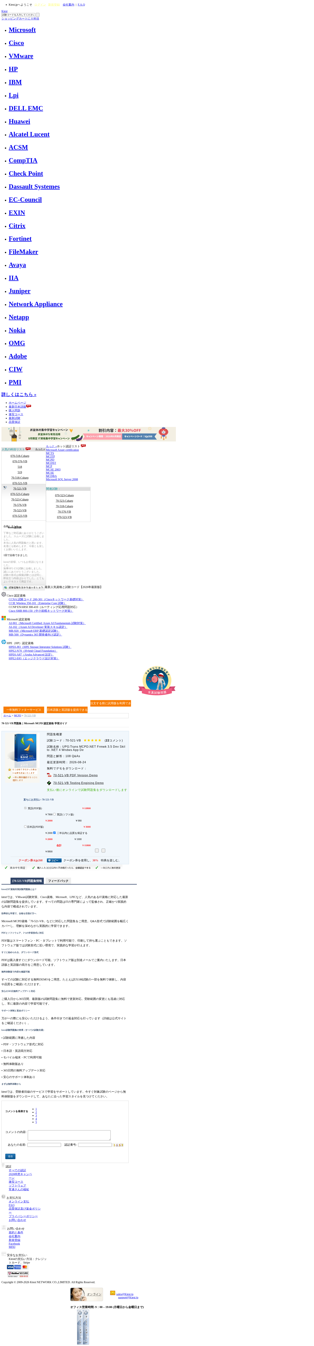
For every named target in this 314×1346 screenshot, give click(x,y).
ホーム (7, 715)
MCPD (50, 459)
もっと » (40, 449)
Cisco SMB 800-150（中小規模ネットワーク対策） (41, 610)
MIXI (12, 1246)
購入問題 (14, 410)
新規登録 (54, 4)
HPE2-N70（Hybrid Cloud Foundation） (33, 650)
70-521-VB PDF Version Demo (75, 775)
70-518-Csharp (20, 477)
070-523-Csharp (20, 494)
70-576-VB (20, 504)
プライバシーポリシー (23, 1216)
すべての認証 (17, 1170)
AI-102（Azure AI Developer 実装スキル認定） (38, 627)
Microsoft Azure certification (62, 449)
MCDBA (51, 476)
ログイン (40, 4)
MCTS (50, 453)
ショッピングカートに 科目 (20, 18)
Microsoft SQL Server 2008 (62, 479)
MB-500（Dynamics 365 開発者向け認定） (35, 634)
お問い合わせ (17, 1220)
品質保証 (14, 421)
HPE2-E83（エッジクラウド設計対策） (34, 658)
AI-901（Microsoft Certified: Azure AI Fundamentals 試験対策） (47, 623)
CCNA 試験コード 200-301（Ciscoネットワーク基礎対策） (46, 599)
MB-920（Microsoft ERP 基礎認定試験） (34, 630)
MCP (49, 466)
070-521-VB (20, 483)
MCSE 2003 (53, 469)
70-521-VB (20, 488)
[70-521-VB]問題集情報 (27, 880)
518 (20, 466)
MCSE (50, 472)
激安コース (16, 414)
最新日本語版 (17, 406)
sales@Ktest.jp (124, 1294)
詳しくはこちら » (18, 394)
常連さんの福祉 (19, 1189)
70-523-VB (20, 510)
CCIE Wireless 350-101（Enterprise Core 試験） (38, 603)
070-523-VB (20, 515)
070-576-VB (20, 461)
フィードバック (58, 880)
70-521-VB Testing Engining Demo (78, 783)
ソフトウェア (17, 1185)
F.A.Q (81, 4)
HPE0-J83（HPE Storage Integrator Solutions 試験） (40, 646)
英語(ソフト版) (65, 814)
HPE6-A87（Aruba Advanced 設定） (31, 654)
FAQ (12, 1205)
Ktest (4, 11)
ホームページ (17, 402)
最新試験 (14, 418)
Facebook (14, 1243)
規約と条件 (16, 1232)
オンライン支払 (19, 1201)
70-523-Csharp (20, 499)
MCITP (50, 456)
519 (20, 472)
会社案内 (68, 4)
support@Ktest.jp (128, 1297)
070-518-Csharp (20, 455)
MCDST (51, 463)
